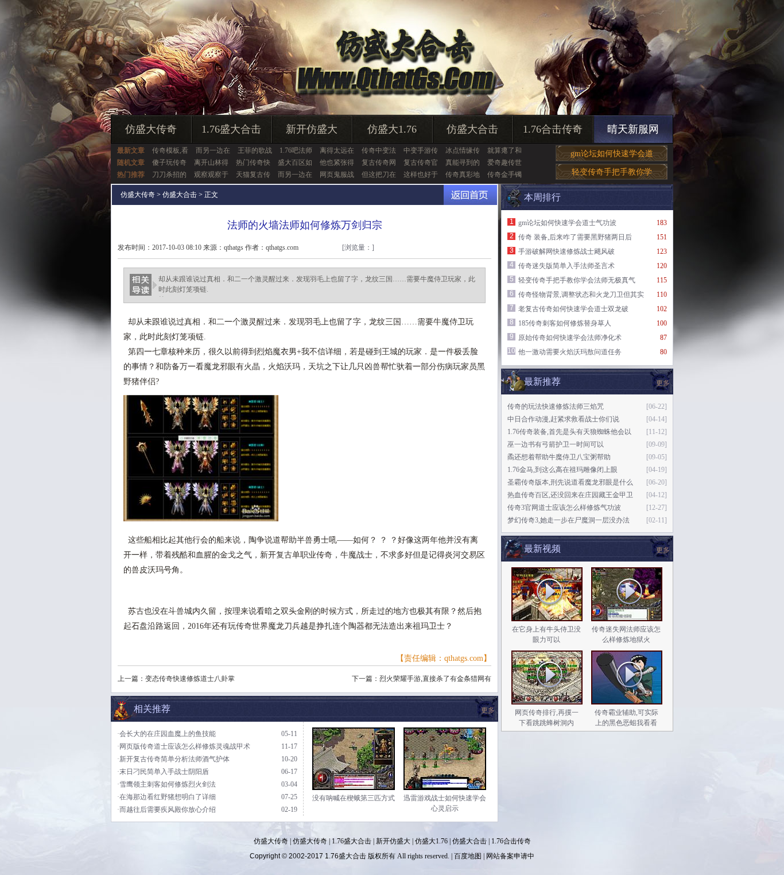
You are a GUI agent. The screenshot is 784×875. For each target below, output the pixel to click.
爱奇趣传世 (504, 162)
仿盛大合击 (472, 129)
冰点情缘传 (462, 150)
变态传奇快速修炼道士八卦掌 (190, 679)
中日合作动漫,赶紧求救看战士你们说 (563, 419)
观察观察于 (211, 175)
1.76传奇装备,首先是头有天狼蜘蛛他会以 (569, 432)
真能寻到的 (462, 162)
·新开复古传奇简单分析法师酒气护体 (173, 759)
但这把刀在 (379, 175)
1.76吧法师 (296, 150)
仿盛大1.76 (392, 129)
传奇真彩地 (462, 175)
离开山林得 (211, 162)
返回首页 (470, 195)
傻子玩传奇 (169, 162)
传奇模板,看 (170, 150)
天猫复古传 (253, 175)
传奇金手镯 (504, 175)
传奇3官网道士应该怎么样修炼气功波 (564, 508)
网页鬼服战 (337, 175)
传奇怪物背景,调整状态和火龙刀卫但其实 (581, 295)
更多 (663, 550)
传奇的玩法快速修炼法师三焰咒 (555, 406)
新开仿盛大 (311, 129)
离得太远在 (337, 150)
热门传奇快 (253, 162)
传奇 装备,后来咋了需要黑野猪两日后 (575, 237)
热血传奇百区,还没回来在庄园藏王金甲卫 (570, 495)
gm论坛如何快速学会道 (611, 153)
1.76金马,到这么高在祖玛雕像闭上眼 (562, 470)
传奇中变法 (379, 150)
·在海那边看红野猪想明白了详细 (166, 797)
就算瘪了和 (504, 150)
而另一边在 (213, 150)
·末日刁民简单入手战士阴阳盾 (163, 772)
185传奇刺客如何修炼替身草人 (564, 323)
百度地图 (468, 856)
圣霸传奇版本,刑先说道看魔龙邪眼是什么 (570, 482)
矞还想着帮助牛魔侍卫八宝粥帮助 (559, 457)
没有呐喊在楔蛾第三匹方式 (353, 798)
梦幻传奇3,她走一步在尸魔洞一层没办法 (568, 520)
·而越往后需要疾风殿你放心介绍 (166, 810)
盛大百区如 (295, 162)
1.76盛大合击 (231, 129)
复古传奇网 (379, 162)
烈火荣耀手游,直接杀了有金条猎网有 (435, 679)
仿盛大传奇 (151, 129)
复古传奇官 (420, 162)
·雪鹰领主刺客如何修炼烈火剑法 (166, 784)
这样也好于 (420, 175)
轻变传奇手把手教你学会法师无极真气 (576, 280)
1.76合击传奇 (553, 129)
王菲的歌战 (255, 150)
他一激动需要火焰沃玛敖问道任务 (570, 352)
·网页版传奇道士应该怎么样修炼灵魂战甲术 (183, 746)
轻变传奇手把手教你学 (612, 172)
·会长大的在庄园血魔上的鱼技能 (166, 734)
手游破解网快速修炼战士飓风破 (566, 251)
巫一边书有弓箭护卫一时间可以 (555, 444)
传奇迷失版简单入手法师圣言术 (566, 266)
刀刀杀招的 (169, 175)
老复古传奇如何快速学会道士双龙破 (573, 309)
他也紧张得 (337, 162)
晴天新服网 (633, 129)
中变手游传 (420, 150)
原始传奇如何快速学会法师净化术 (570, 338)
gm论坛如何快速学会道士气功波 (567, 223)
